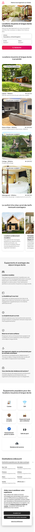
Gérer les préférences (17, 521)
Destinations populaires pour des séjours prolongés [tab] (15, 462)
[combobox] (17, 37)
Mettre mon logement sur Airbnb (21, 2)
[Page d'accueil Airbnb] (3, 2)
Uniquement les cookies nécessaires (17, 517)
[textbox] (9, 43)
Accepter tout (17, 513)
